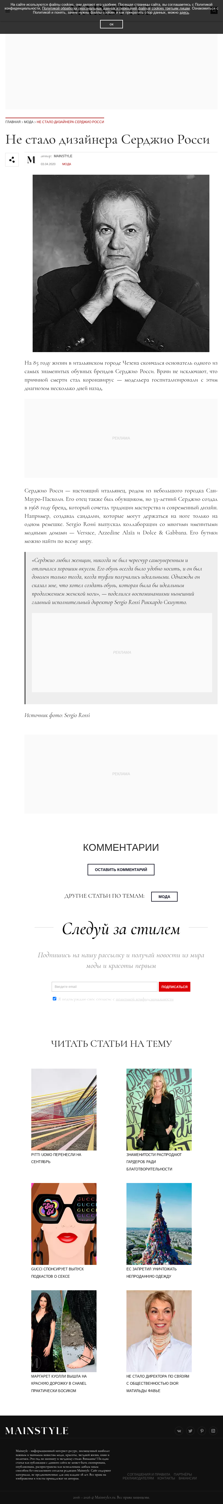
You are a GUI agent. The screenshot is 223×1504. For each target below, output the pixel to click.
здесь (184, 12)
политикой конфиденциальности (145, 999)
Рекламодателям (138, 1478)
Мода (28, 122)
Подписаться (175, 987)
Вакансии (188, 1478)
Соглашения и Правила (148, 1474)
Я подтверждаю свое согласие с (115, 999)
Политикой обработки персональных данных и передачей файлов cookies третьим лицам (116, 8)
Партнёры (183, 1474)
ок (111, 24)
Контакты (166, 1478)
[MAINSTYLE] (31, 156)
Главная (13, 122)
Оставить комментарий (121, 869)
